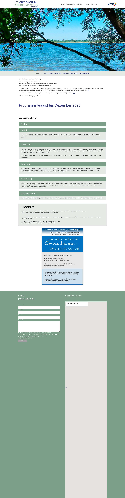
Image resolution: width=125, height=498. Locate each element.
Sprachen (66, 73)
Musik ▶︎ (24, 124)
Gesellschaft (74, 73)
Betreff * (20, 314)
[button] (2, 40)
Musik (45, 73)
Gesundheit (57, 73)
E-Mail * (20, 310)
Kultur (51, 73)
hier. (88, 90)
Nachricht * (21, 319)
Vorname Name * (22, 305)
